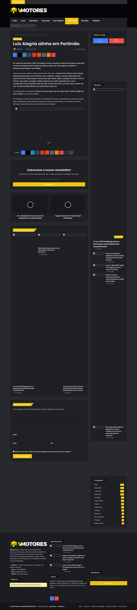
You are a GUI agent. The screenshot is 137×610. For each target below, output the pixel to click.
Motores (84, 21)
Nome (15, 434)
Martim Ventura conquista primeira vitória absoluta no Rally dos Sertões (115, 278)
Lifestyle (97, 510)
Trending (96, 21)
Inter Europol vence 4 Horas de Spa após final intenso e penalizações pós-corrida (73, 388)
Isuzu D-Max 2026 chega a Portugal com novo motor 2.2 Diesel (115, 267)
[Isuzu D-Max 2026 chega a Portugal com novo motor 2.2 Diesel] (98, 268)
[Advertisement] (88, 10)
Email (15, 443)
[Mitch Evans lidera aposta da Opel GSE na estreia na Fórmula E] (49, 240)
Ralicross (46, 21)
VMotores (19, 49)
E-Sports (97, 520)
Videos (96, 504)
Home (14, 21)
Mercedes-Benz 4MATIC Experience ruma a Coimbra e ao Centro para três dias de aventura (114, 431)
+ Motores (97, 491)
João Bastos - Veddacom (56, 606)
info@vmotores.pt (21, 572)
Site (51, 443)
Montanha (33, 21)
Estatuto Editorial (111, 606)
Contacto (86, 606)
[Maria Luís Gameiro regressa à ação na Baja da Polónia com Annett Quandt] (98, 256)
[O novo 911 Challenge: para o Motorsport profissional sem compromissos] (24, 309)
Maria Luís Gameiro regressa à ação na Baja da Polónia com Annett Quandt (115, 256)
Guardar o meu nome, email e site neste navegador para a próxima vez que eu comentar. (43, 451)
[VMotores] (28, 10)
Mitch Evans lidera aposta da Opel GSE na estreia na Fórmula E (48, 250)
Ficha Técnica (122, 606)
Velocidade (72, 21)
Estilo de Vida (98, 523)
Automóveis (98, 507)
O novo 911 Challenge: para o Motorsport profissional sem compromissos (23, 388)
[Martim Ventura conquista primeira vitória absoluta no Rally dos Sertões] (98, 349)
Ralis (23, 21)
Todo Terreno (58, 21)
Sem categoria (99, 517)
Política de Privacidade (98, 606)
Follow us (14, 579)
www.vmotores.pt (22, 574)
